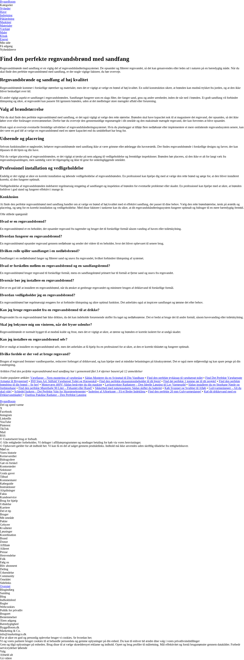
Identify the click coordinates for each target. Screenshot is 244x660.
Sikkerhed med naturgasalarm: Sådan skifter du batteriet (128, 388)
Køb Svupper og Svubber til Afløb (185, 388)
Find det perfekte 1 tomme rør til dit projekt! (189, 381)
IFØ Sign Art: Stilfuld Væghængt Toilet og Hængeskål (64, 381)
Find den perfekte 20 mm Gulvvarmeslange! (174, 391)
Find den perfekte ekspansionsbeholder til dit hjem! (130, 381)
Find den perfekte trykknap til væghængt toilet (175, 377)
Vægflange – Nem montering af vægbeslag (56, 377)
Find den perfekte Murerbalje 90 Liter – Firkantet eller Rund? (55, 388)
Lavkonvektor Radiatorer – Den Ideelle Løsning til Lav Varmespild (145, 384)
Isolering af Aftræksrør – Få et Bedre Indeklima (116, 391)
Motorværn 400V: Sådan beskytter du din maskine (72, 384)
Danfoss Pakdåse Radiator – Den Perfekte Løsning (55, 394)
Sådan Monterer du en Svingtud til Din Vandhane (114, 377)
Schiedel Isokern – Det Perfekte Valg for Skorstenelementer (50, 391)
